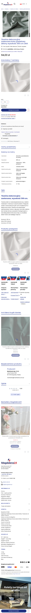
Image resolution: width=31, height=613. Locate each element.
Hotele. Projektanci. (6, 527)
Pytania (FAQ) (15, 295)
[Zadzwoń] (25, 278)
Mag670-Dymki (5, 540)
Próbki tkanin (14, 299)
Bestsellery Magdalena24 (7, 544)
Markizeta (3, 123)
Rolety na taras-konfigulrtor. (8, 517)
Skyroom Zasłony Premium (8, 542)
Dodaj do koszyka (14, 110)
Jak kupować (14, 292)
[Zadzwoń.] (6, 278)
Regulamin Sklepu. (5, 496)
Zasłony (7, 9)
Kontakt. (3, 554)
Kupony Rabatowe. (5, 529)
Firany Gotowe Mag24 (6, 546)
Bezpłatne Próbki (5, 512)
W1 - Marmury (4, 537)
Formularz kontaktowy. (6, 557)
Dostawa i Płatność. (6, 495)
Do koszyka (16, 269)
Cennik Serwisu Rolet (6, 525)
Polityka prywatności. (6, 498)
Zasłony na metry (14, 9)
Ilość (2, 99)
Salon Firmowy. (5, 555)
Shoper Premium (16, 573)
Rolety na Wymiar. (5, 524)
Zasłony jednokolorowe (25, 9)
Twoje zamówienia (5, 506)
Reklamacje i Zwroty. (6, 500)
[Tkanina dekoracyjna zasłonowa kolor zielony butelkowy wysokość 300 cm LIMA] (15, 331)
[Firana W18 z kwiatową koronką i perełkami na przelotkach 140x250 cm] (15, 420)
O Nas (2, 552)
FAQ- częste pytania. (6, 493)
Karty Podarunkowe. (6, 531)
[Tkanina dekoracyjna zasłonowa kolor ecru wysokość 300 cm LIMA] (15, 77)
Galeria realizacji (25, 302)
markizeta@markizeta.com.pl (15, 377)
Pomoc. (3, 491)
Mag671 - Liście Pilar (6, 539)
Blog (2, 559)
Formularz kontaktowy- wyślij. (7, 118)
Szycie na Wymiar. (5, 522)
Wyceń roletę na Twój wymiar (15, 602)
